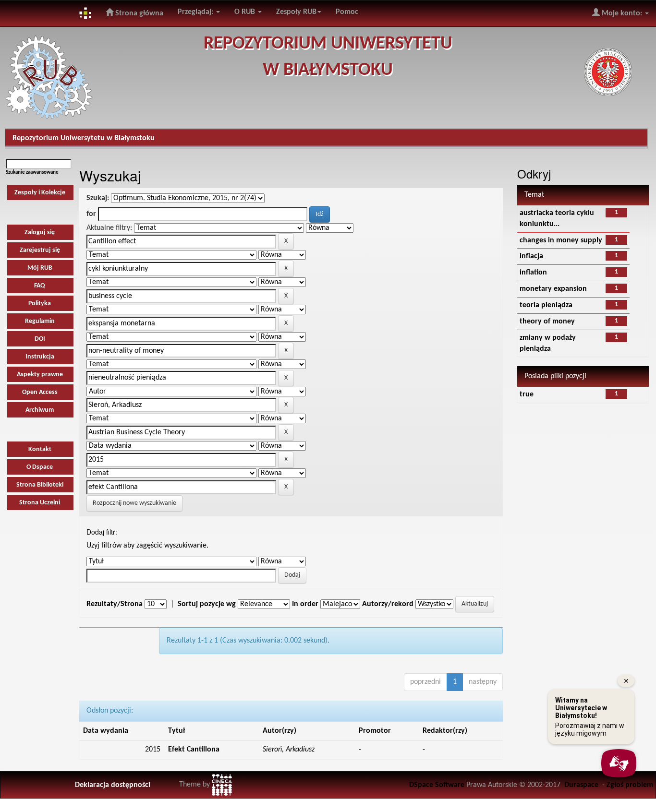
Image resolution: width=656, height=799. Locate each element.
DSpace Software (436, 785)
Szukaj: (97, 198)
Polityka (39, 303)
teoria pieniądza (546, 305)
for (91, 214)
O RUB (245, 12)
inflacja (531, 256)
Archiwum (39, 410)
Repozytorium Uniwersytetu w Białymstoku (83, 138)
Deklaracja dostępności (112, 785)
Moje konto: (622, 13)
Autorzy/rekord (387, 604)
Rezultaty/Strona (114, 604)
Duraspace (581, 785)
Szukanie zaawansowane (32, 172)
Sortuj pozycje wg (207, 604)
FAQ (39, 286)
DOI (40, 339)
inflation (533, 272)
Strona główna (138, 13)
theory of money (547, 321)
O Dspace (39, 467)
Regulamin (40, 321)
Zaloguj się (39, 232)
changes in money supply (561, 240)
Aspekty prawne (40, 374)
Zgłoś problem (630, 785)
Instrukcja (39, 357)
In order (305, 604)
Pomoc (347, 12)
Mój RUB (39, 268)
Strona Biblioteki (39, 485)
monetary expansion (553, 289)
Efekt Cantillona (193, 749)
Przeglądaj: (196, 12)
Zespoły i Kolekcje (39, 193)
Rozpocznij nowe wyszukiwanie (134, 503)
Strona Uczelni (39, 503)
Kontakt (39, 449)
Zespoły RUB (296, 12)
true (527, 394)
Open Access (40, 392)
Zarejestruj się (40, 250)
